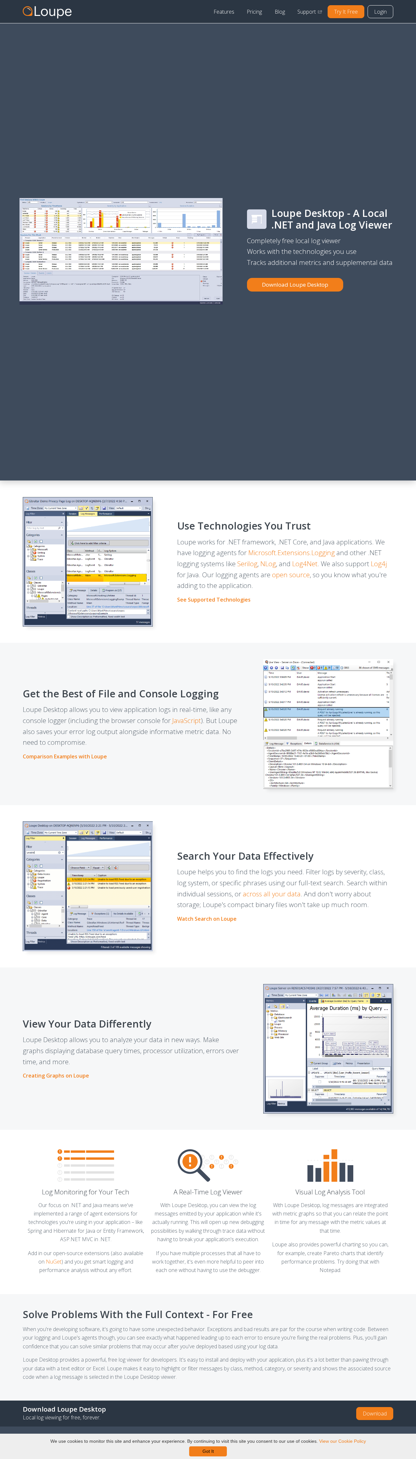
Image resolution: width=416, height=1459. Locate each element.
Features (224, 11)
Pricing (254, 11)
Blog (280, 11)
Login (380, 11)
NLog (268, 563)
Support (306, 11)
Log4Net (305, 563)
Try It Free (346, 11)
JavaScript (186, 720)
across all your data (272, 893)
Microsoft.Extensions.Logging (291, 552)
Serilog (247, 563)
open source (291, 574)
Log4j (379, 563)
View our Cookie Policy (342, 1441)
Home (47, 11)
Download (375, 1413)
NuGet (53, 1261)
